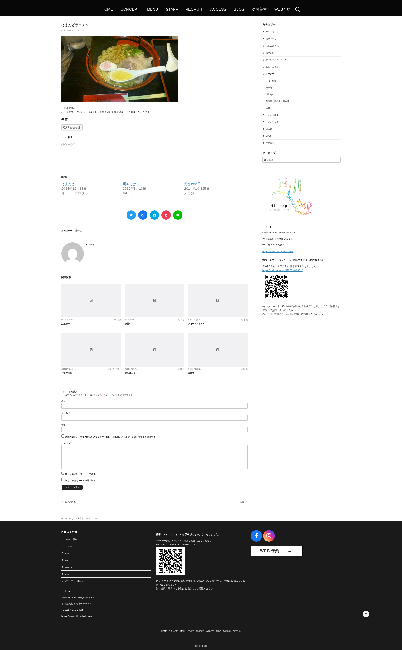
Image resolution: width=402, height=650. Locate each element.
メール (65, 413)
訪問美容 (259, 9)
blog (72, 518)
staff (67, 560)
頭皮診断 (270, 53)
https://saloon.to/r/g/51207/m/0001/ (282, 270)
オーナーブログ (273, 74)
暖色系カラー (131, 373)
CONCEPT (130, 9)
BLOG (239, 9)
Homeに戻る (71, 539)
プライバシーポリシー (75, 581)
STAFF (172, 9)
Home (64, 518)
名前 (64, 401)
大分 (242, 502)
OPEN (269, 136)
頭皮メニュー (272, 39)
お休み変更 (70, 502)
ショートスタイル (196, 323)
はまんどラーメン (94, 518)
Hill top (269, 94)
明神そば (129, 184)
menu (67, 553)
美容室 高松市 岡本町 (277, 101)
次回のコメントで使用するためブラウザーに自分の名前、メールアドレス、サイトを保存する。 (111, 437)
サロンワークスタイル (276, 60)
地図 (268, 108)
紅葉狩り (65, 323)
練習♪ (127, 323)
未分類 (81, 30)
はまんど (68, 184)
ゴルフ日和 (66, 373)
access (68, 567)
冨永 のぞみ (272, 67)
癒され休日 (192, 184)
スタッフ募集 (272, 115)
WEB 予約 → (276, 551)
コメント (66, 443)
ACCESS (218, 9)
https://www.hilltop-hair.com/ (277, 251)
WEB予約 (282, 9)
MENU (152, 9)
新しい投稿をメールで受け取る (80, 480)
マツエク (270, 143)
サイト (64, 425)
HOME (107, 9)
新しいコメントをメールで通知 (80, 474)
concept (69, 546)
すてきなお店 (272, 122)
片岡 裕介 (271, 81)
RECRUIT (194, 9)
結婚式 (191, 373)
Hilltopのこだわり (274, 46)
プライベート (272, 32)
